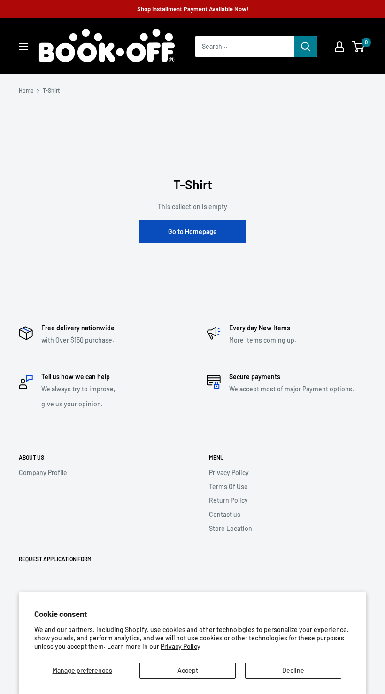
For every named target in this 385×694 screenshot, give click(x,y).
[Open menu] (23, 46)
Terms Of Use (228, 487)
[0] (358, 46)
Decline (293, 670)
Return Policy (228, 500)
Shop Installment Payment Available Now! (192, 9)
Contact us (224, 514)
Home (26, 90)
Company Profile (43, 472)
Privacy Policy (180, 646)
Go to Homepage (192, 231)
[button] (358, 46)
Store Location (230, 528)
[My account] (339, 46)
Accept (187, 670)
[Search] (305, 46)
